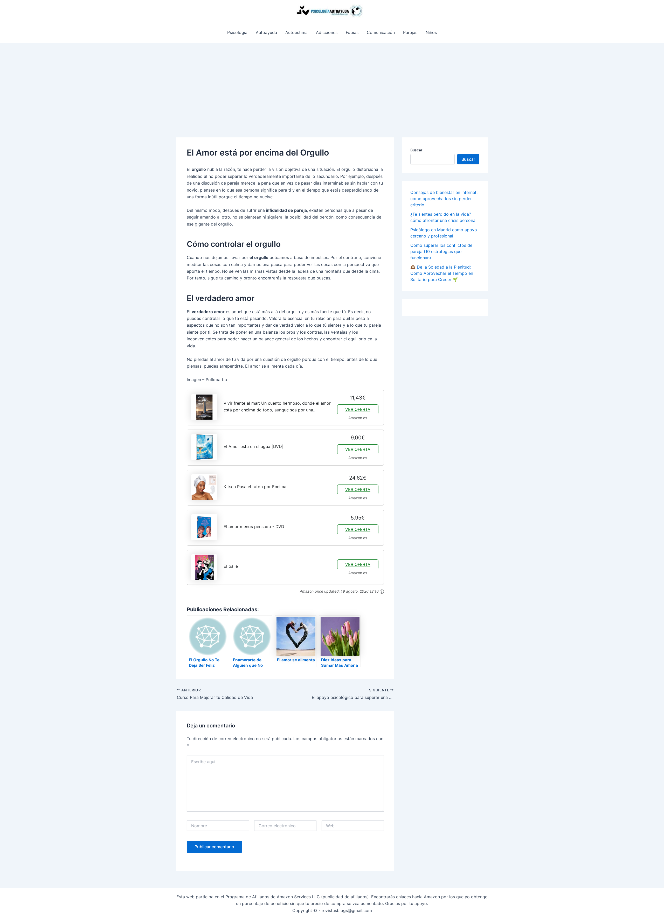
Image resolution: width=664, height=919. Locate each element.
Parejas (410, 32)
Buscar (416, 150)
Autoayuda (266, 32)
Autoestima (296, 32)
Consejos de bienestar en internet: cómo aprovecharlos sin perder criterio (444, 198)
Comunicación (381, 32)
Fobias (352, 32)
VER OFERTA (357, 409)
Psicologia (237, 32)
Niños (431, 32)
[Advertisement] (332, 82)
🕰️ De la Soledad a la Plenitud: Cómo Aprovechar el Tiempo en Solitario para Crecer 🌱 (441, 273)
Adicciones (326, 32)
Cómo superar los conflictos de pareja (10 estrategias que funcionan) (441, 251)
